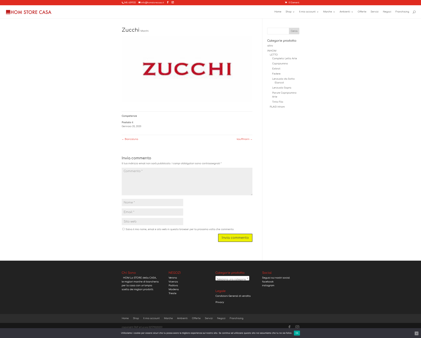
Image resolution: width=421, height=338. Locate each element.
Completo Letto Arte (284, 58)
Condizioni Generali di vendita (233, 296)
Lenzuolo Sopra (281, 88)
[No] (417, 333)
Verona (173, 278)
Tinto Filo (277, 102)
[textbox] (232, 279)
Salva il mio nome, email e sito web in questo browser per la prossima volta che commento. (180, 229)
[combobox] (232, 278)
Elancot (279, 82)
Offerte (362, 12)
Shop (289, 12)
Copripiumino (280, 63)
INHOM (271, 51)
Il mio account (307, 12)
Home (277, 12)
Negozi (387, 12)
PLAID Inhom (277, 107)
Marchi (144, 31)
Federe (276, 74)
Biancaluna (130, 139)
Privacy (219, 302)
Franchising (402, 12)
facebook (268, 282)
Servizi (375, 12)
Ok (297, 333)
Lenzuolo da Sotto (283, 79)
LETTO (274, 55)
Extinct (276, 69)
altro (270, 46)
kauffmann (244, 139)
